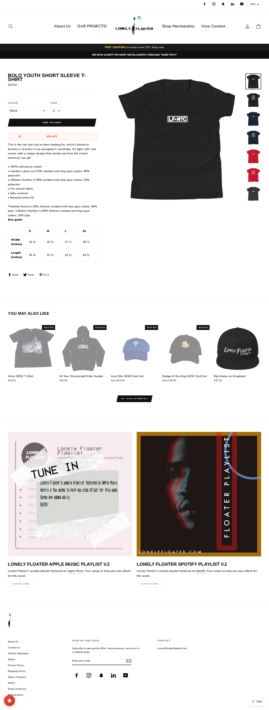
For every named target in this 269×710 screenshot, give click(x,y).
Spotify (200, 571)
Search (11, 659)
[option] (134, 55)
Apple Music (75, 571)
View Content (213, 26)
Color (13, 103)
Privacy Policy (16, 665)
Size (54, 103)
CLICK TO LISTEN (21, 584)
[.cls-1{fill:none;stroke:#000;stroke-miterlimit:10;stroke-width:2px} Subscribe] (128, 661)
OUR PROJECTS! (92, 26)
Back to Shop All (137, 399)
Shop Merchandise (178, 26)
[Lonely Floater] (134, 26)
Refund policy (16, 694)
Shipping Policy (17, 671)
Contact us (14, 647)
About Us (62, 26)
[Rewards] (9, 700)
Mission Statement (18, 653)
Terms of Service (17, 677)
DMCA (11, 683)
